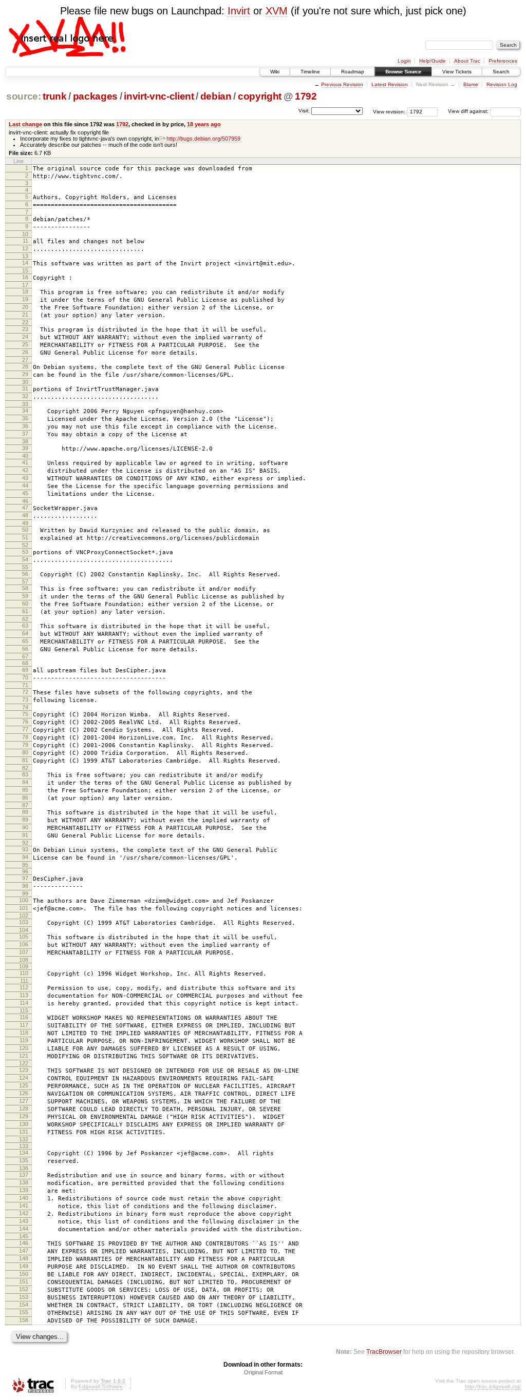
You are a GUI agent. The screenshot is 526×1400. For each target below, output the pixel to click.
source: (23, 96)
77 (25, 729)
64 (25, 633)
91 (25, 835)
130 (23, 1124)
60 (25, 603)
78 (25, 737)
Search (501, 71)
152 (23, 1289)
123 (23, 1070)
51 (25, 537)
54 (25, 559)
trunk (54, 96)
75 (25, 714)
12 (25, 248)
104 (23, 930)
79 (25, 745)
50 (25, 530)
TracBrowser (384, 1351)
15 (25, 270)
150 (23, 1274)
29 (25, 374)
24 (25, 337)
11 (25, 241)
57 (25, 581)
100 (23, 900)
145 (23, 1236)
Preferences (503, 61)
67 (25, 656)
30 (25, 382)
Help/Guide (432, 61)
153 (23, 1297)
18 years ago (204, 124)
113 (24, 995)
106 (23, 944)
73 (25, 699)
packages (95, 96)
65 (25, 641)
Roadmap (352, 71)
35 (25, 418)
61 (25, 611)
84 (25, 782)
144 (23, 1229)
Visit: (304, 110)
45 (25, 493)
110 (24, 973)
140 (23, 1198)
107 (23, 952)
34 (25, 410)
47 (25, 507)
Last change (25, 124)
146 (23, 1243)
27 (25, 360)
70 (25, 677)
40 (25, 456)
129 (23, 1116)
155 (23, 1312)
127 (23, 1101)
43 (25, 478)
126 (23, 1093)
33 (25, 404)
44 (25, 485)
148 (23, 1258)
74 (25, 707)
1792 (306, 96)
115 (24, 1010)
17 (25, 285)
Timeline (310, 71)
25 (25, 344)
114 (24, 1003)
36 (25, 426)
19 (25, 299)
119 (24, 1040)
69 (25, 670)
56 (25, 574)
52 (25, 545)
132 (23, 1139)
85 (25, 790)
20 (25, 307)
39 (25, 448)
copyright (259, 96)
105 (23, 937)
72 (25, 692)
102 (23, 915)
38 (25, 441)
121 (23, 1056)
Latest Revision (389, 84)
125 (23, 1085)
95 (25, 865)
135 (23, 1160)
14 (25, 263)
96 (25, 871)
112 (24, 987)
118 (24, 1032)
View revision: (389, 111)
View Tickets (457, 71)
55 (25, 567)
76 (25, 721)
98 (25, 886)
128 (23, 1108)
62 (25, 619)
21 (25, 315)
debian (216, 96)
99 (25, 893)
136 (23, 1168)
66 (25, 649)
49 (25, 523)
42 (25, 470)
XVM (277, 10)
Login (404, 61)
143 (23, 1221)
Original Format (263, 1372)
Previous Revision (342, 84)
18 (25, 291)
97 (25, 878)
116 (24, 1017)
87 (25, 805)
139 (23, 1190)
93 (25, 849)
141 (23, 1205)
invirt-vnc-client (159, 96)
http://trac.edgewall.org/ (493, 1386)
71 (25, 685)
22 (25, 322)
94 (25, 857)
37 (25, 434)
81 (25, 760)
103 (23, 922)
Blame (470, 84)
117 (24, 1025)
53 (25, 552)
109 (23, 966)
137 (23, 1175)
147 (23, 1251)
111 (24, 981)
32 (25, 396)
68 (25, 663)
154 (23, 1304)
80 (25, 752)
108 (23, 960)
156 (23, 1320)
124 (23, 1078)
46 (25, 501)
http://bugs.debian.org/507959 (203, 138)
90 (25, 827)
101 (23, 908)
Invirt (239, 10)
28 (25, 366)
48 (25, 515)
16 (25, 277)
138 (23, 1182)
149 (23, 1266)
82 (25, 768)
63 (25, 626)
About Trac (467, 61)
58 (25, 588)
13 (25, 256)
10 (25, 234)
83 (25, 774)
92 (25, 843)
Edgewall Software (101, 1386)
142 (23, 1213)
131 (23, 1132)
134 (23, 1153)
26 (25, 352)
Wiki (274, 71)
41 (25, 462)
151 (23, 1281)
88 (25, 812)
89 (25, 819)
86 (25, 797)
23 (25, 329)
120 (23, 1048)
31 (25, 388)
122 (23, 1063)
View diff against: (469, 111)
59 (25, 596)
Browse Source (403, 71)
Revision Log (501, 84)
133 (23, 1146)
